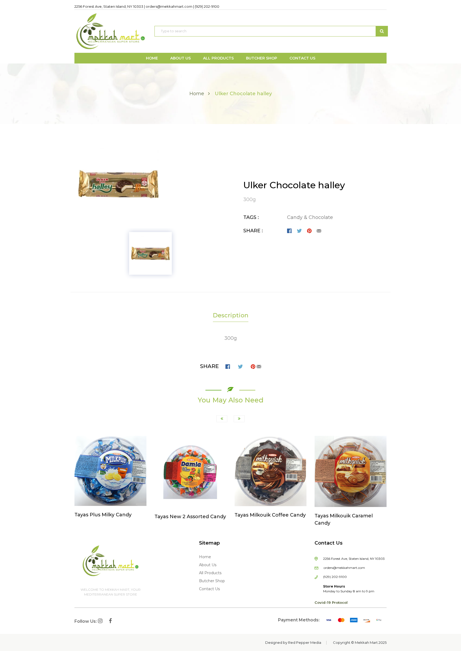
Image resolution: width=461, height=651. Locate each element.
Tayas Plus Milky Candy (103, 515)
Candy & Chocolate (310, 217)
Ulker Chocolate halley (294, 185)
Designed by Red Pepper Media (293, 642)
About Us (207, 564)
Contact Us (209, 588)
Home (196, 94)
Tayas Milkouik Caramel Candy (344, 519)
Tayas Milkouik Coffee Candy (270, 515)
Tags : (251, 217)
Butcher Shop (212, 580)
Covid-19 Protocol (331, 602)
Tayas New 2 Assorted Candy (190, 517)
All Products (210, 572)
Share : (253, 231)
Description (230, 315)
